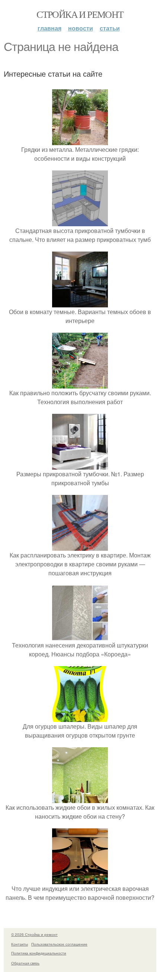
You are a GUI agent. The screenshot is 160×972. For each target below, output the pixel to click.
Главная (49, 28)
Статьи (110, 28)
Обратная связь (25, 963)
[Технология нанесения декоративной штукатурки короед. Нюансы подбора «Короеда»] (80, 636)
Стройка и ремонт (79, 14)
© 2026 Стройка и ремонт (34, 934)
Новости (80, 28)
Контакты (19, 944)
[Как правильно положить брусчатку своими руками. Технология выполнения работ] (80, 384)
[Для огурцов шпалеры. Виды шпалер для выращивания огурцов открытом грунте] (80, 717)
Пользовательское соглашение (59, 944)
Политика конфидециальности (38, 953)
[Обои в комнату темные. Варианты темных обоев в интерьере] (80, 302)
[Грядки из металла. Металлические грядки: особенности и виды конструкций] (80, 140)
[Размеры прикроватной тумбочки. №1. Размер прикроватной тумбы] (80, 465)
